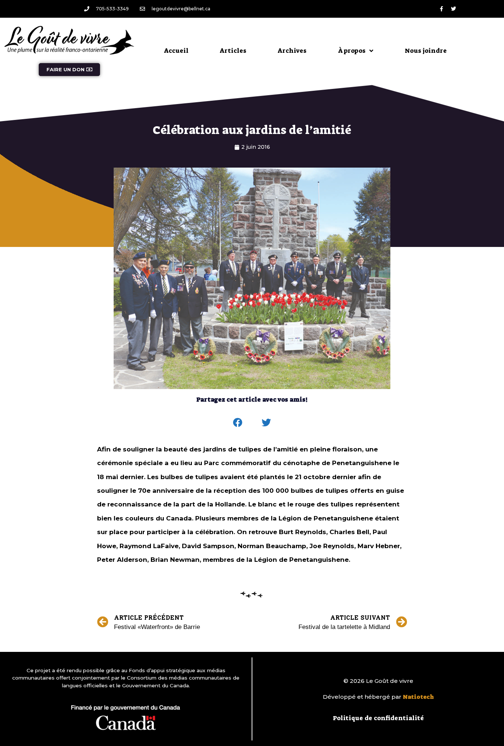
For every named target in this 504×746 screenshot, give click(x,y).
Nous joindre (426, 51)
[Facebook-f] (441, 9)
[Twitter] (453, 9)
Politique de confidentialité (378, 718)
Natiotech (418, 697)
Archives (292, 51)
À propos (352, 51)
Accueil (176, 51)
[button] (238, 422)
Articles (233, 51)
